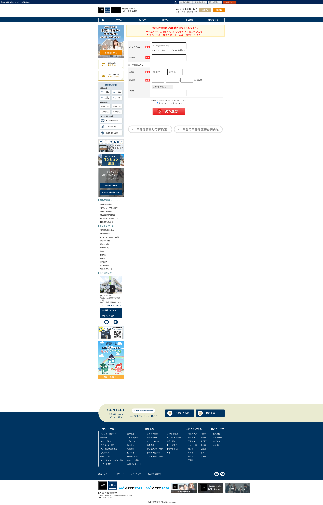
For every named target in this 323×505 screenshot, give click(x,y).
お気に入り (201, 2)
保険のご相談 (104, 244)
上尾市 (203, 445)
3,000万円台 (117, 106)
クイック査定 (105, 464)
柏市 (202, 453)
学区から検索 (152, 437)
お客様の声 (103, 262)
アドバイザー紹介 (108, 316)
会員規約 (216, 445)
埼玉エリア (192, 434)
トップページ (119, 474)
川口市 (190, 449)
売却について (104, 248)
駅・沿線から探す (112, 120)
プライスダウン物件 (155, 449)
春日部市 (204, 441)
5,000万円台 (117, 112)
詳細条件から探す (112, 133)
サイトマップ (135, 474)
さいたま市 (192, 445)
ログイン (216, 441)
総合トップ (102, 474)
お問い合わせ (182, 413)
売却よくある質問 (106, 211)
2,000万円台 (105, 106)
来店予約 (205, 10)
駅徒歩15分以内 (153, 453)
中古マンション (173, 449)
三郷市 (190, 460)
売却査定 (130, 434)
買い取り (103, 258)
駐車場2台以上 (172, 434)
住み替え (103, 251)
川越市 (203, 437)
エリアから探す (111, 127)
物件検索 (186, 2)
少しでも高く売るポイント (109, 218)
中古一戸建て (172, 445)
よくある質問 (104, 265)
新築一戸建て (172, 441)
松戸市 (203, 456)
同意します (163, 103)
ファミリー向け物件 (155, 456)
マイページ (217, 437)
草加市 (190, 453)
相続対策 (103, 255)
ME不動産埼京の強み (107, 230)
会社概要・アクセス (109, 310)
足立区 (203, 449)
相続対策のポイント (106, 222)
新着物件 (150, 445)
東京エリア (192, 437)
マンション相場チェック (111, 192)
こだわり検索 (152, 434)
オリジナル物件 (153, 441)
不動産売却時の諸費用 (107, 215)
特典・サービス (105, 234)
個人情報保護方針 (154, 474)
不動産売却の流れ (106, 204)
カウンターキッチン (175, 437)
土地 (168, 453)
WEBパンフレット (106, 269)
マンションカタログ (108, 434)
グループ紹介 (105, 441)
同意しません (177, 103)
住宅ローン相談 (105, 241)
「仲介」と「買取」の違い (109, 208)
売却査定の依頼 (111, 185)
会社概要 (103, 437)
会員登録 (219, 10)
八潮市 (203, 434)
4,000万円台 (105, 112)
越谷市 (190, 456)
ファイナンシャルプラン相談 (109, 237)
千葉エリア (192, 441)
